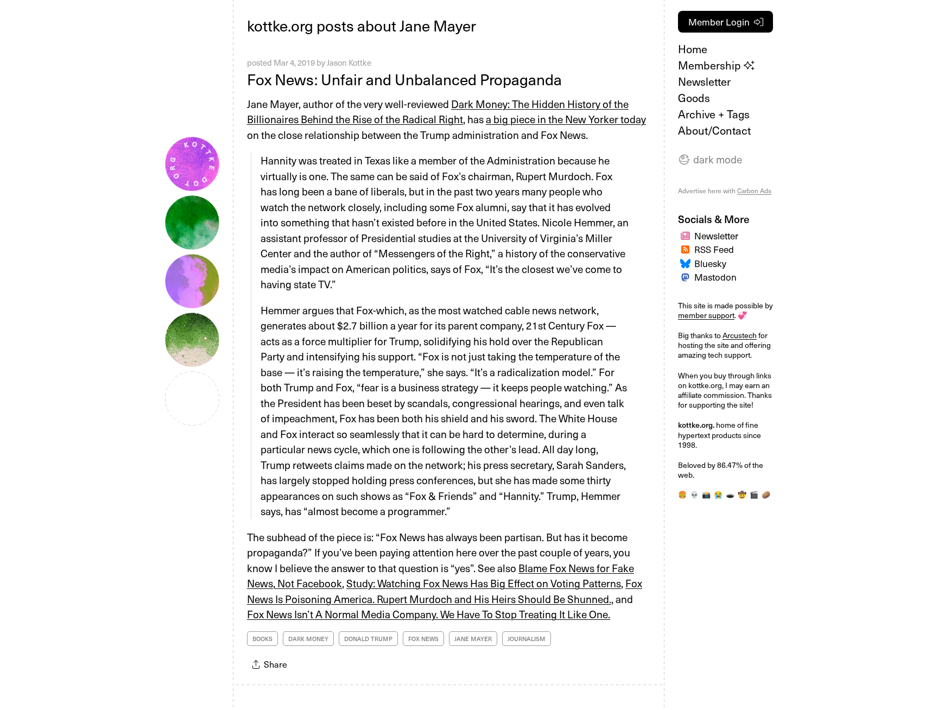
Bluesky (710, 263)
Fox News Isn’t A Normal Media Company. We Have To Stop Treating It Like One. (428, 614)
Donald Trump (368, 638)
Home (692, 49)
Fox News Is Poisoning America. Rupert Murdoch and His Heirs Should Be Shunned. (444, 590)
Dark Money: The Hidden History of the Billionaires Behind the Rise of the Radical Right (438, 111)
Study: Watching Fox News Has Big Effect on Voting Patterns (483, 583)
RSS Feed (714, 249)
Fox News (423, 638)
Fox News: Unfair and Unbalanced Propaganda (404, 79)
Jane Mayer (473, 638)
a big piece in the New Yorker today (566, 118)
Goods (694, 98)
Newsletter (704, 81)
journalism (527, 638)
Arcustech (739, 335)
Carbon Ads (754, 190)
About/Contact (714, 130)
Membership (711, 65)
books (262, 638)
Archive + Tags (714, 114)
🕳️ (730, 494)
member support (706, 315)
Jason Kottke (349, 62)
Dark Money (308, 638)
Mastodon (715, 277)
